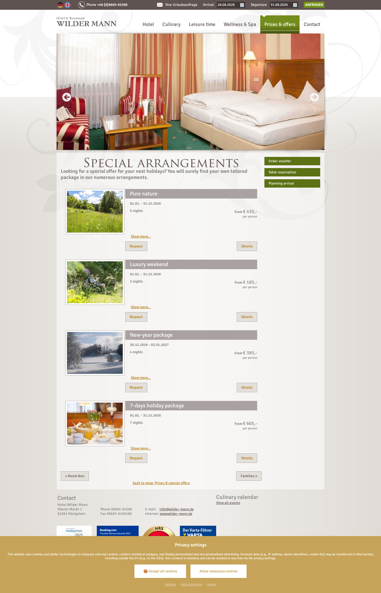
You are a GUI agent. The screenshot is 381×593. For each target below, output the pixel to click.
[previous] (66, 97)
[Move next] (190, 149)
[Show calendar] (242, 5)
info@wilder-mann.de (177, 509)
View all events (228, 503)
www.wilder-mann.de (176, 513)
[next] (314, 97)
